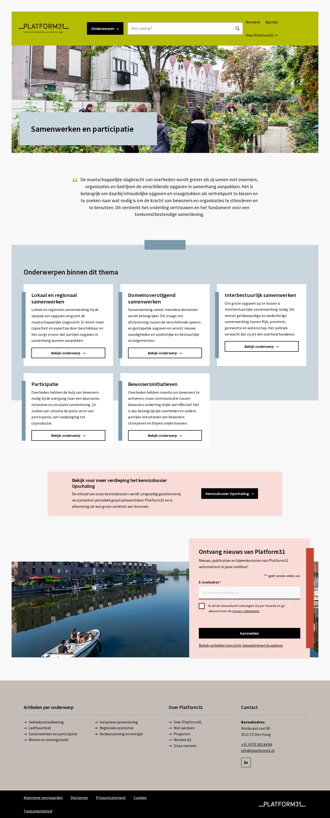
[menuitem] (253, 21)
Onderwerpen (102, 28)
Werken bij (182, 739)
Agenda (271, 22)
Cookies (140, 797)
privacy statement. (246, 611)
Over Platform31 (260, 35)
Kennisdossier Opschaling (227, 493)
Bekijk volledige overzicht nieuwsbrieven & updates (241, 645)
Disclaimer (79, 797)
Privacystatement (111, 797)
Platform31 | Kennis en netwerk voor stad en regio (43, 28)
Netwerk (253, 22)
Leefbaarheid (39, 728)
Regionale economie (117, 728)
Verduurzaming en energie (121, 733)
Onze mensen (185, 745)
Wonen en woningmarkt (49, 739)
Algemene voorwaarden (43, 797)
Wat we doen (184, 728)
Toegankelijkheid (38, 811)
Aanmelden (249, 633)
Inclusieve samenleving (119, 722)
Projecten (182, 733)
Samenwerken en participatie (53, 733)
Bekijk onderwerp (65, 353)
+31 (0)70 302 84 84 (256, 744)
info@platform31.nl (258, 750)
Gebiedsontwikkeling (46, 722)
